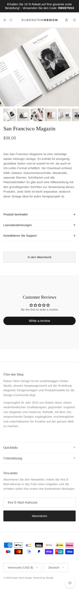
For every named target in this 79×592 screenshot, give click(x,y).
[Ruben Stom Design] (40, 20)
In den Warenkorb (39, 257)
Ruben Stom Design (21, 577)
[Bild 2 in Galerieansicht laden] (39, 67)
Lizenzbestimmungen (17, 225)
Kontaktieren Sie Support (20, 235)
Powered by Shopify (43, 577)
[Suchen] (14, 20)
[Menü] (4, 20)
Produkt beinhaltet (15, 214)
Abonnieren (39, 516)
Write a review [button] (39, 321)
